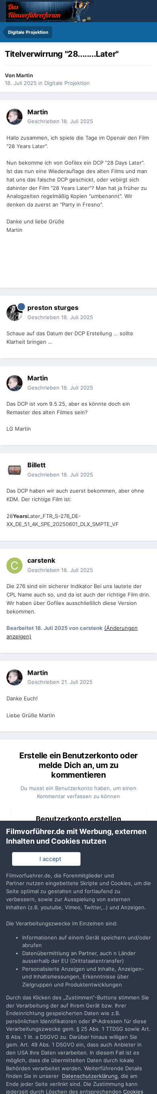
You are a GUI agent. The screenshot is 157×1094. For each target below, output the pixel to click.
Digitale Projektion (67, 83)
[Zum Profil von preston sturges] (14, 313)
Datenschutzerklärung (90, 1076)
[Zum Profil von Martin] (14, 117)
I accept (48, 858)
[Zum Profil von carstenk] (14, 565)
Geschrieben (60, 121)
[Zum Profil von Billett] (14, 470)
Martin (24, 75)
